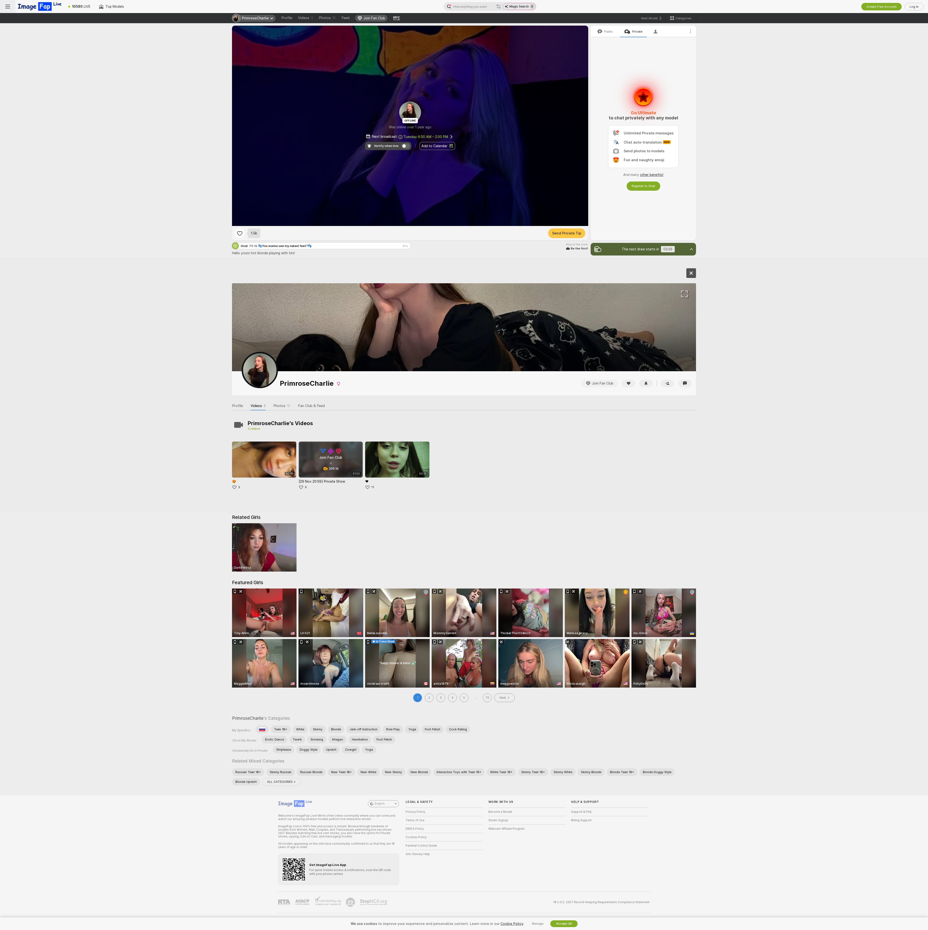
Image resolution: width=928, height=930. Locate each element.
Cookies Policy (416, 837)
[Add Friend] (667, 383)
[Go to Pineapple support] (351, 902)
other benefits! (651, 175)
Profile (286, 18)
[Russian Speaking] (262, 729)
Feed (345, 18)
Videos (305, 18)
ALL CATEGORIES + (281, 782)
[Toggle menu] (7, 6)
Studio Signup (498, 820)
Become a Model (500, 812)
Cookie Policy (511, 924)
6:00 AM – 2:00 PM (425, 137)
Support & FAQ (581, 812)
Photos (327, 18)
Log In (914, 6)
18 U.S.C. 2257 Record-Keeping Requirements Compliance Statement (601, 902)
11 (372, 487)
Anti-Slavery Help (418, 854)
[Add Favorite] (240, 233)
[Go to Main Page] (39, 6)
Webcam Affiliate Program (506, 828)
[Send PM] (685, 383)
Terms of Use (415, 820)
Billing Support (581, 820)
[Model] (691, 273)
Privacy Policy (415, 812)
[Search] (498, 6)
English (380, 803)
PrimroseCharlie (247, 718)
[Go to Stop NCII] (374, 902)
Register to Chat (643, 186)
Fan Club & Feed (311, 406)
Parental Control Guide (421, 845)
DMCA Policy (415, 828)
